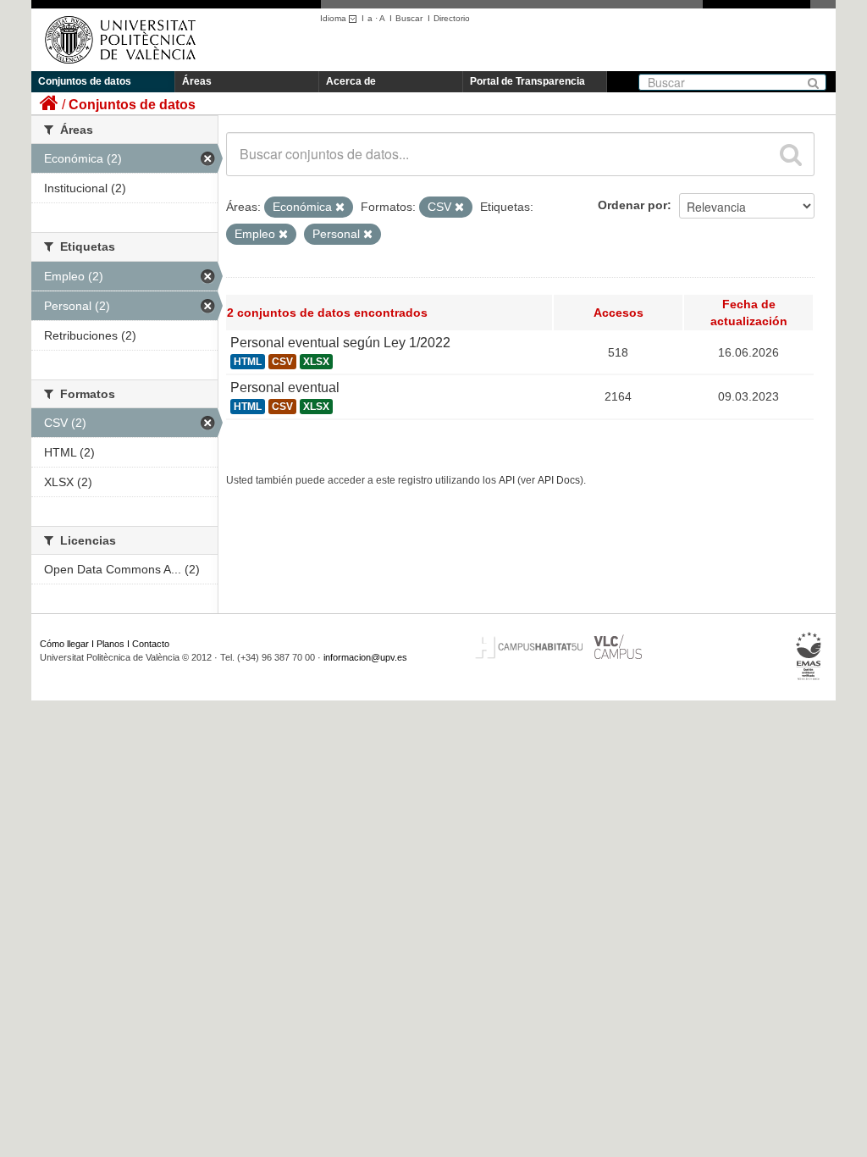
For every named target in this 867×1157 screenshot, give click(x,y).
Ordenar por (632, 205)
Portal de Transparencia (527, 81)
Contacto (150, 644)
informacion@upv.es (365, 657)
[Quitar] (340, 207)
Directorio (452, 18)
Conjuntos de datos (84, 81)
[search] (791, 154)
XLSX (316, 362)
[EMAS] (809, 656)
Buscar (408, 18)
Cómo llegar (64, 644)
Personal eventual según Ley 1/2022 (340, 342)
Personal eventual (285, 387)
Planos (110, 644)
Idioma (334, 18)
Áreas (197, 81)
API (507, 480)
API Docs (559, 480)
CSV (282, 362)
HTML (248, 362)
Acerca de (351, 81)
